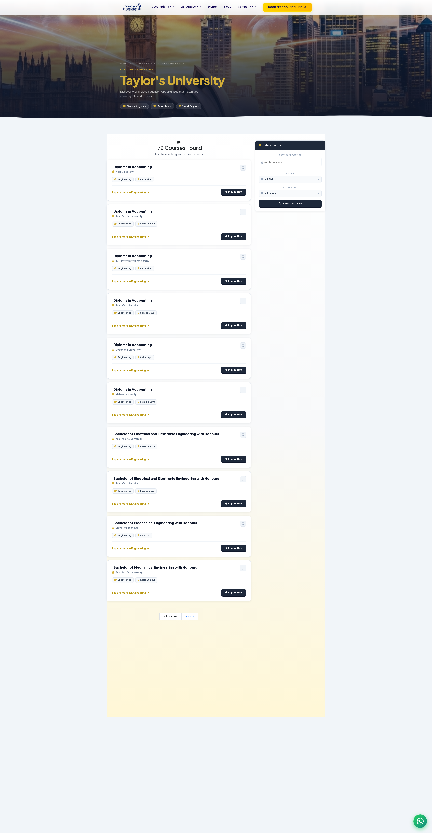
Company (245, 6)
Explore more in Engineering (129, 192)
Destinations (161, 6)
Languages (189, 6)
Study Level (290, 187)
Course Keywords (290, 155)
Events (212, 6)
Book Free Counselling (287, 7)
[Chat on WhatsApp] (420, 821)
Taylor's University (169, 63)
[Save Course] (243, 168)
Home (123, 63)
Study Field (290, 173)
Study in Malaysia (141, 63)
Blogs (227, 6)
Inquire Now (235, 191)
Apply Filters (292, 203)
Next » (190, 616)
